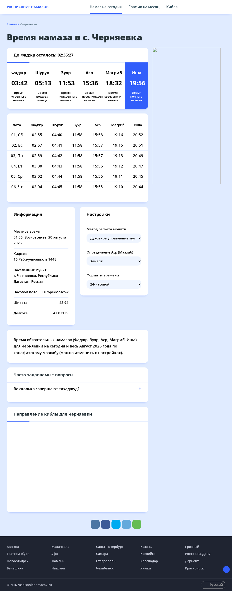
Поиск (223, 7)
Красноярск (194, 568)
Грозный (192, 546)
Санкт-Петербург (109, 546)
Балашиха (15, 568)
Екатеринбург (18, 554)
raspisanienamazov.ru (35, 585)
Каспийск (147, 554)
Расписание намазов (27, 7)
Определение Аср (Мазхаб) (110, 252)
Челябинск (105, 568)
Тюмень (57, 561)
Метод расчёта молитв (106, 229)
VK (95, 524)
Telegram (126, 524)
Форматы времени (103, 275)
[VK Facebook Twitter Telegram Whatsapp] (116, 524)
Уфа (54, 554)
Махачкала (60, 546)
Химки (145, 568)
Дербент (192, 561)
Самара (102, 554)
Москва (13, 546)
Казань (146, 546)
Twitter (116, 524)
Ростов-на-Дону (197, 554)
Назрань (58, 568)
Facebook (105, 524)
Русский (216, 584)
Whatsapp (136, 524)
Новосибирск (17, 561)
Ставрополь (105, 561)
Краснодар (149, 561)
